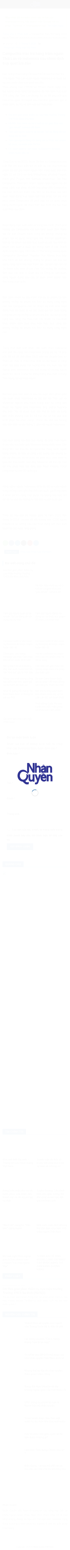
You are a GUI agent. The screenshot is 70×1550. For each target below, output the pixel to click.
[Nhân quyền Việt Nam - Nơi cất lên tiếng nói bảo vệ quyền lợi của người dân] (35, 773)
